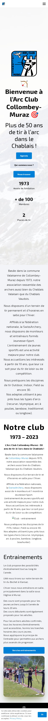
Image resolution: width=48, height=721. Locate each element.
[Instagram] (24, 707)
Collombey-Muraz (18, 458)
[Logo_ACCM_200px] (3, 4)
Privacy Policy (16, 718)
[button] (44, 3)
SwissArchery (16, 487)
